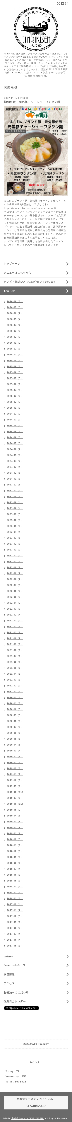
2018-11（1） (15, 845)
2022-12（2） (15, 555)
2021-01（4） (15, 691)
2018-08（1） (15, 863)
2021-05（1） (15, 668)
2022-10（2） (15, 567)
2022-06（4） (15, 591)
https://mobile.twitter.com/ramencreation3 (30, 208)
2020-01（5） (15, 762)
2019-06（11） (15, 804)
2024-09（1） (15, 431)
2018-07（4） (15, 869)
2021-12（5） (15, 626)
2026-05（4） (15, 319)
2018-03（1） (15, 886)
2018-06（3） (15, 875)
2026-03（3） (15, 331)
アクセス (9, 983)
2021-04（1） (15, 674)
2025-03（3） (15, 396)
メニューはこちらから (17, 272)
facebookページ (14, 965)
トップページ (12, 263)
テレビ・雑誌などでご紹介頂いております (30, 281)
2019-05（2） (15, 810)
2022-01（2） (15, 620)
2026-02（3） (15, 337)
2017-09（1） (15, 922)
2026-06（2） (15, 313)
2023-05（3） (15, 526)
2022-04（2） (15, 603)
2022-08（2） (15, 579)
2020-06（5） (15, 733)
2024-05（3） (15, 455)
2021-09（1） (15, 644)
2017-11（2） (15, 910)
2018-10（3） (15, 851)
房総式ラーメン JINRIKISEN (27, 1118)
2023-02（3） (15, 544)
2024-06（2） (15, 449)
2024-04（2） (15, 461)
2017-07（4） (15, 934)
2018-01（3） (15, 898)
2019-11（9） (15, 774)
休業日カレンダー (15, 1001)
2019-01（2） (15, 833)
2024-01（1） (15, 479)
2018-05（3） (15, 880)
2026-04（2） (15, 325)
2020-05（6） (15, 739)
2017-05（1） (15, 945)
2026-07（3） (15, 307)
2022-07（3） (15, 585)
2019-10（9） (15, 780)
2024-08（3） (15, 437)
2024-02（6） (15, 473)
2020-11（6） (15, 703)
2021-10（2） (15, 638)
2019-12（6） (15, 768)
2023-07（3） (15, 514)
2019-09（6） (15, 786)
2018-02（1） (15, 892)
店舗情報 (9, 974)
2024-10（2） (15, 425)
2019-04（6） (15, 815)
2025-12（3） (15, 348)
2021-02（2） (15, 685)
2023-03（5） (15, 538)
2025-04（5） (15, 390)
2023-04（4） (15, 532)
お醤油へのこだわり (16, 992)
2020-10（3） (15, 709)
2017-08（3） (15, 928)
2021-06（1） (15, 662)
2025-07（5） (15, 378)
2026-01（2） (15, 343)
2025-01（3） (15, 408)
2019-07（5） (15, 798)
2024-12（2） (15, 413)
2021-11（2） (15, 632)
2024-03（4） (15, 467)
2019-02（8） (15, 827)
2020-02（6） (15, 756)
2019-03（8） (15, 821)
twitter (8, 956)
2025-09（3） (15, 366)
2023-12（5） (15, 484)
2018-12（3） (15, 839)
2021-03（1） (15, 679)
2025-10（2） (15, 360)
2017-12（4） (15, 904)
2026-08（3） (15, 301)
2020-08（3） (15, 721)
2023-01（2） (15, 549)
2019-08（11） (15, 792)
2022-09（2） (15, 573)
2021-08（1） (15, 650)
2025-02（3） (15, 402)
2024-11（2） (15, 419)
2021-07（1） (15, 656)
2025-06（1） (15, 384)
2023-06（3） (15, 520)
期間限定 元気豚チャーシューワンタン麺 (32, 101)
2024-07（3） (15, 443)
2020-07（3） (15, 727)
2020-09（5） (15, 715)
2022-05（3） (15, 597)
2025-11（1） (15, 354)
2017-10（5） (15, 916)
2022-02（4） (15, 614)
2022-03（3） (15, 609)
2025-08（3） (15, 372)
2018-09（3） (15, 857)
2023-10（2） (15, 496)
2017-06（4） (15, 940)
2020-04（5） (15, 745)
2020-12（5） (15, 697)
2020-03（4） (15, 750)
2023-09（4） (15, 502)
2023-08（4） (15, 508)
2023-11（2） (15, 490)
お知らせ (9, 290)
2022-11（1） (15, 561)
